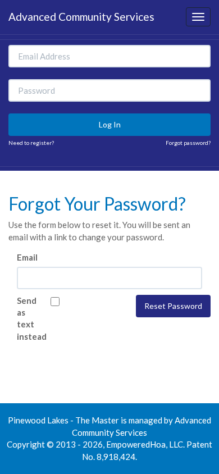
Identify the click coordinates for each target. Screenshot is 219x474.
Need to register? (31, 142)
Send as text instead (25, 318)
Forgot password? (188, 142)
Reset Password (173, 306)
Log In (110, 124)
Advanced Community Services (81, 16)
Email (27, 257)
